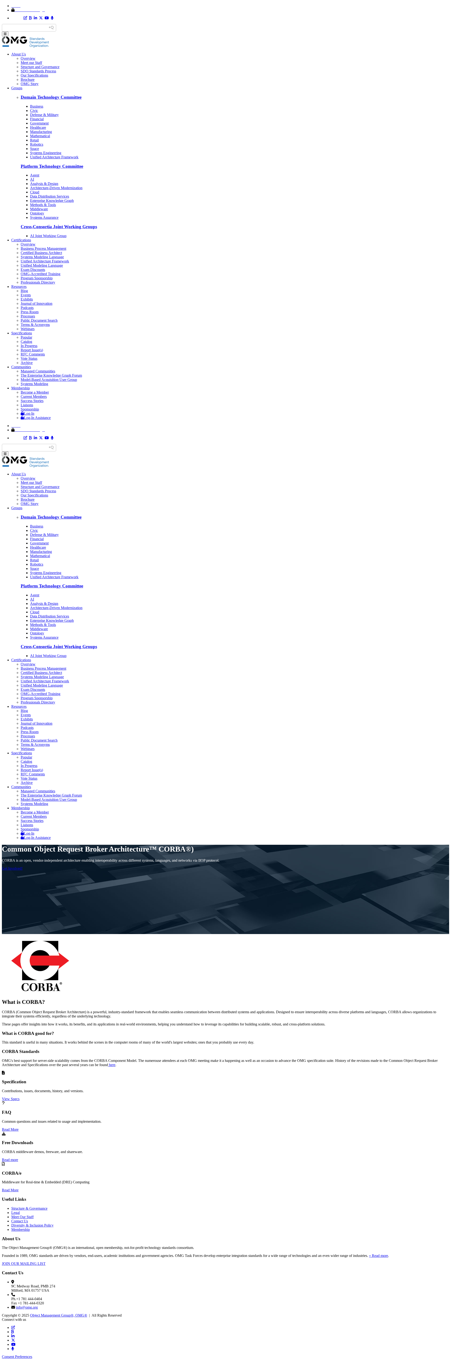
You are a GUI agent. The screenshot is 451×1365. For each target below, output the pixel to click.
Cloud (34, 192)
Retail (34, 140)
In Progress (29, 346)
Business (36, 106)
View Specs (10, 1099)
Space (34, 149)
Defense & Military (44, 115)
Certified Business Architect (41, 253)
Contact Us (19, 1221)
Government (39, 123)
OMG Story (30, 84)
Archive (27, 363)
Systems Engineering (45, 153)
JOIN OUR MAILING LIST (24, 1264)
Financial (37, 119)
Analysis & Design (44, 184)
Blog (24, 291)
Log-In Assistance (37, 418)
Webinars (28, 329)
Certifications (21, 240)
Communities (21, 367)
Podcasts (27, 308)
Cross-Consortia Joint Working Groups (59, 226)
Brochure (28, 80)
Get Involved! (12, 868)
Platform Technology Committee (52, 166)
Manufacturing (41, 132)
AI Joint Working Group (48, 236)
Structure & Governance (29, 1208)
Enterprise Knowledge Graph (52, 201)
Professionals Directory (38, 282)
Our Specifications (34, 75)
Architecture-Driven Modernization (56, 188)
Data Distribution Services (49, 196)
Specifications (21, 333)
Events (26, 295)
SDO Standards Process (38, 71)
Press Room (30, 312)
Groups (16, 88)
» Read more (378, 1256)
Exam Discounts (33, 270)
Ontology (37, 213)
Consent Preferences (17, 1357)
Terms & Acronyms (35, 325)
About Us (18, 54)
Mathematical (40, 136)
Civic (34, 111)
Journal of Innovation (36, 303)
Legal (15, 1213)
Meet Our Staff (22, 1217)
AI (32, 179)
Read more (10, 1160)
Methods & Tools (43, 205)
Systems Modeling (34, 384)
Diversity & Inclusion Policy (32, 1225)
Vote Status (29, 358)
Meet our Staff (31, 63)
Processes (28, 316)
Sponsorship (30, 409)
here (111, 1065)
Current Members (34, 397)
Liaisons (27, 405)
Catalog (26, 342)
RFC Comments (33, 354)
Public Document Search (39, 320)
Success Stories (32, 401)
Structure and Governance (40, 67)
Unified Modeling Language (42, 265)
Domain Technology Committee (51, 97)
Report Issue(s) (32, 350)
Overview (28, 58)
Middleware (39, 209)
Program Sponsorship (37, 278)
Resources (19, 287)
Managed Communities (38, 371)
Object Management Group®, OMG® (58, 1315)
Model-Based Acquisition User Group (49, 380)
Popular (26, 337)
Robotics (36, 144)
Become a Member (35, 392)
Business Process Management (43, 248)
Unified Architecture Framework (54, 157)
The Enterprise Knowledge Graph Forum (51, 375)
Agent (34, 175)
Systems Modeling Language (42, 257)
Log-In (29, 413)
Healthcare (38, 127)
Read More (10, 1129)
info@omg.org (27, 1307)
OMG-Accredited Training (40, 274)
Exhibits (27, 299)
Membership (20, 388)
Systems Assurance (44, 217)
